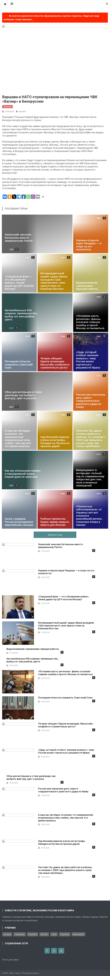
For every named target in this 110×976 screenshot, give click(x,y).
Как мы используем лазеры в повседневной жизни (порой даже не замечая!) (23, 474)
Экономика (78, 934)
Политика (7, 107)
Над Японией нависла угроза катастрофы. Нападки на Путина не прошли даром (54, 441)
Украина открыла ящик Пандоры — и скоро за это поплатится (88, 244)
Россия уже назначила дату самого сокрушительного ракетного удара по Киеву (90, 401)
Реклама (33, 934)
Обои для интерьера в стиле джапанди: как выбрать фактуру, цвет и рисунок (23, 395)
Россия (44, 934)
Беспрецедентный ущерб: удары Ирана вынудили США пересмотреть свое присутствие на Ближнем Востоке (53, 281)
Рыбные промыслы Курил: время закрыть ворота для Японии (54, 522)
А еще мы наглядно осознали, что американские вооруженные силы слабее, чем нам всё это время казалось (18, 438)
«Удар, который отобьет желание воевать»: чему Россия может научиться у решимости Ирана (88, 359)
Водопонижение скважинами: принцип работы (87, 285)
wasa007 (22, 111)
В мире (7, 934)
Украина (64, 934)
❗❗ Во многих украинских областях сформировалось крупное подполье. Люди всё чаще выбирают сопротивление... (51, 17)
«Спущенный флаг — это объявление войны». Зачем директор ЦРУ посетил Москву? (19, 282)
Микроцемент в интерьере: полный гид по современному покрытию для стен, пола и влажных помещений (90, 477)
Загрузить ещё (55, 534)
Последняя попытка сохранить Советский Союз (19, 364)
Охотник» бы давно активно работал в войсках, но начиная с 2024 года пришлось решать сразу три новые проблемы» (90, 438)
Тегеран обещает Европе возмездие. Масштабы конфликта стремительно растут (54, 362)
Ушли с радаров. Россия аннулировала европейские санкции (19, 522)
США (54, 934)
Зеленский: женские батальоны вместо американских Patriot (19, 237)
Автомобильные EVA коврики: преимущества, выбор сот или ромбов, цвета (21, 314)
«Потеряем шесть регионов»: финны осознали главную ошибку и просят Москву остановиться (90, 322)
